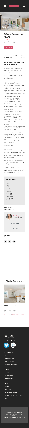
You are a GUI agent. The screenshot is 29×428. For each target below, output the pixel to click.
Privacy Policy (10, 412)
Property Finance (9, 378)
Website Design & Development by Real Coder (14, 417)
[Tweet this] (9, 241)
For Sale (7, 372)
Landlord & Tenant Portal (11, 364)
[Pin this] (14, 241)
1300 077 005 (8, 389)
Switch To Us (8, 355)
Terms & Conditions (18, 412)
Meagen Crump (15, 314)
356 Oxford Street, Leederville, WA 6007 (13, 397)
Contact (7, 386)
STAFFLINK (14, 415)
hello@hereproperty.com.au (11, 392)
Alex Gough (16, 216)
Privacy (21, 414)
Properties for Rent (9, 358)
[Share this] (5, 241)
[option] (14, 21)
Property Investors (9, 361)
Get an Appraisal (9, 375)
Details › (22, 314)
